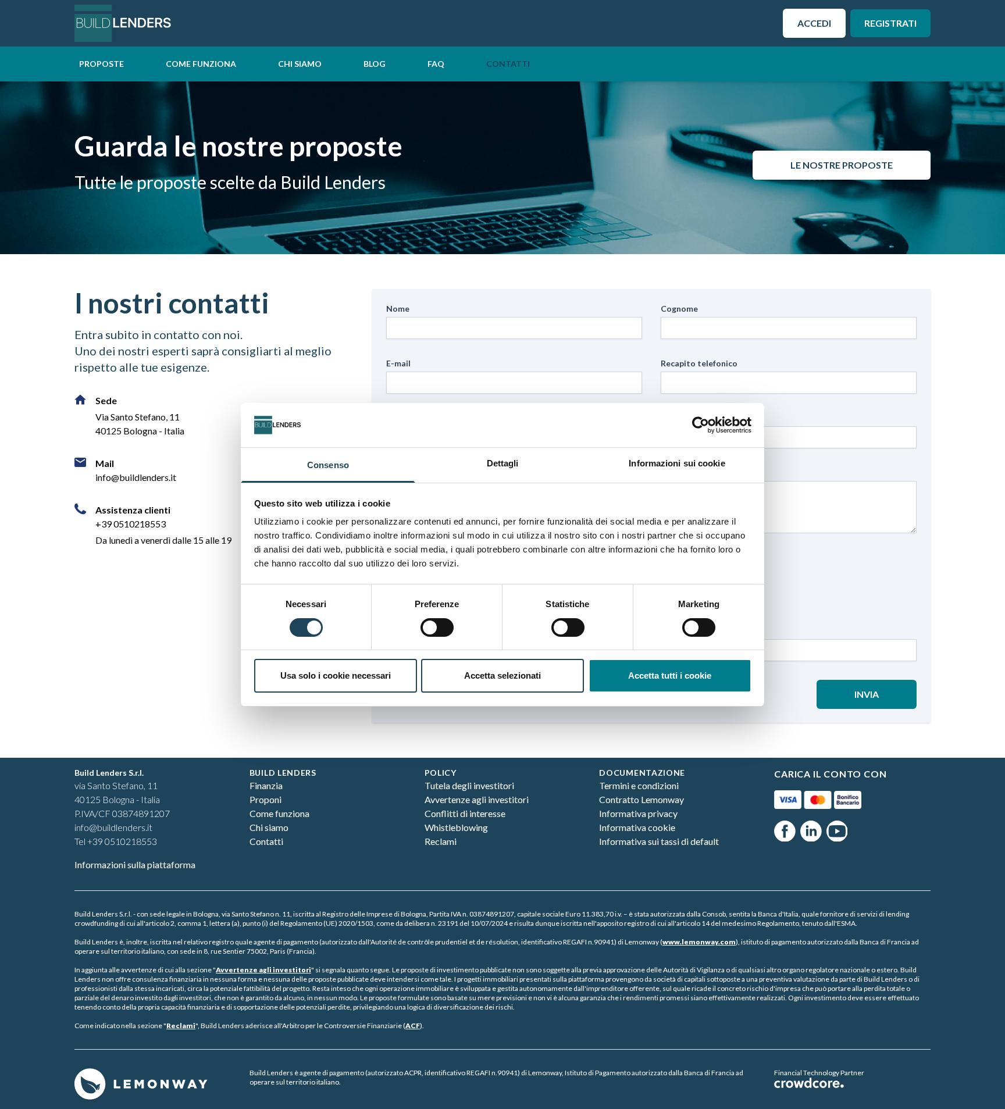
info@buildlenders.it (135, 477)
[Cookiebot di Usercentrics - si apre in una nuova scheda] (700, 425)
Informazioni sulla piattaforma (134, 864)
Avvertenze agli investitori (477, 799)
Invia (866, 694)
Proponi (265, 799)
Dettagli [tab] (503, 463)
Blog (374, 64)
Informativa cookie (637, 827)
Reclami (441, 841)
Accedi (814, 22)
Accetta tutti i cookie (669, 675)
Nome (397, 308)
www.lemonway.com (699, 941)
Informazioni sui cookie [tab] (677, 463)
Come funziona (201, 64)
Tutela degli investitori (469, 785)
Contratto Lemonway (641, 799)
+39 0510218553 (130, 523)
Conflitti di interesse (465, 813)
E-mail (398, 363)
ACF (412, 1025)
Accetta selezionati (502, 675)
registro (636, 923)
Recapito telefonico (699, 363)
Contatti (508, 64)
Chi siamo (300, 64)
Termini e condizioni (639, 785)
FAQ (435, 64)
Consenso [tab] (328, 465)
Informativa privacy (638, 813)
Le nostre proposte (841, 164)
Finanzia (266, 785)
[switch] (437, 627)
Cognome (679, 308)
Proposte (101, 64)
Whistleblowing (456, 827)
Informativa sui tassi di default (659, 841)
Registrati (890, 22)
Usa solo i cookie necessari (335, 675)
